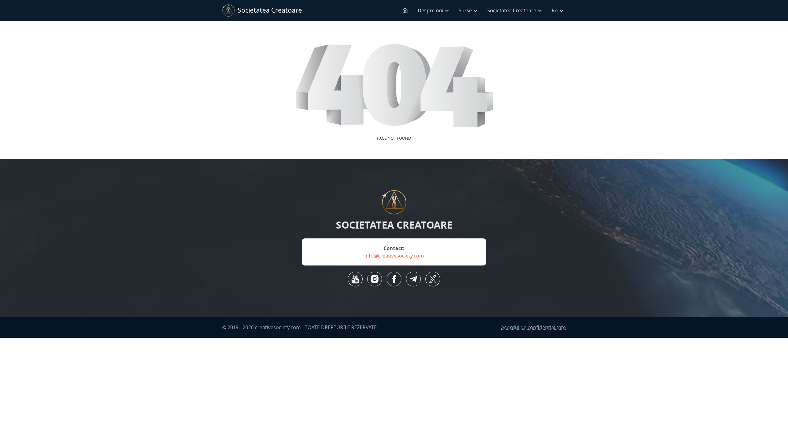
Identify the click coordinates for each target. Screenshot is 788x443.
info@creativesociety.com (394, 255)
